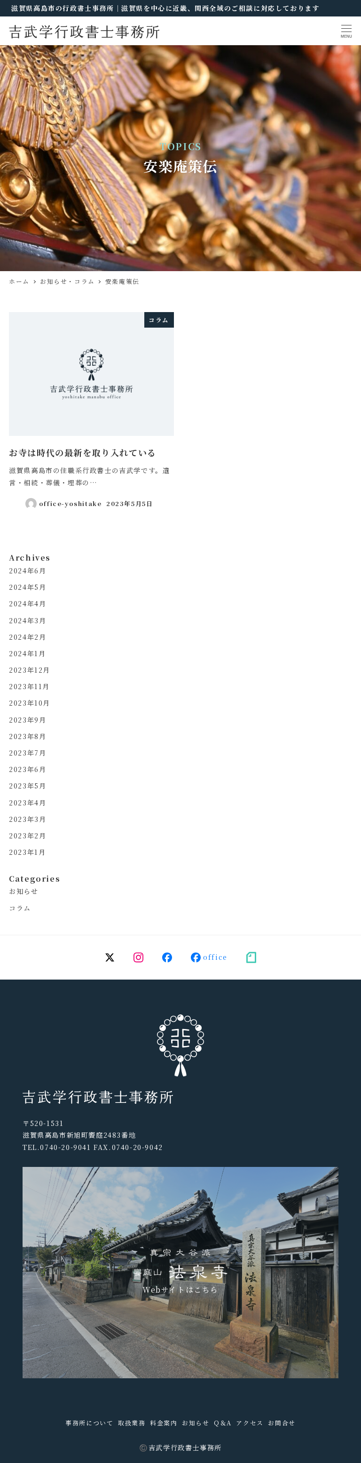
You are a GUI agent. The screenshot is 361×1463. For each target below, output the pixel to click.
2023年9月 (27, 719)
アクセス (249, 1422)
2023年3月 (27, 819)
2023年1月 (27, 852)
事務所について (89, 1422)
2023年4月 (27, 802)
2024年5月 (27, 587)
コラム (20, 908)
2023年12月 (29, 670)
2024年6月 (27, 570)
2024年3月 (27, 620)
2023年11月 (29, 686)
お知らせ (23, 891)
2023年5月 (27, 785)
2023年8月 (27, 736)
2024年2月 (27, 637)
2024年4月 (27, 603)
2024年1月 (27, 653)
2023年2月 (27, 835)
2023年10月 (29, 702)
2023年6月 (27, 769)
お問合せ (281, 1422)
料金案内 (163, 1422)
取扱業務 (131, 1422)
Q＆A (223, 1422)
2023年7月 (27, 752)
